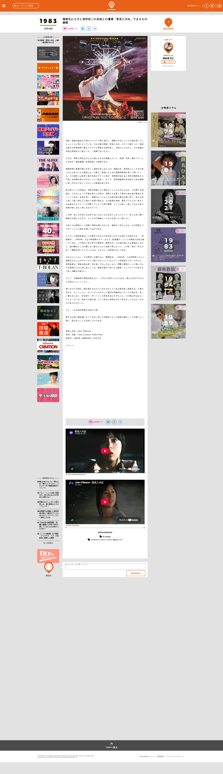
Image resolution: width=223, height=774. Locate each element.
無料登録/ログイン (194, 6)
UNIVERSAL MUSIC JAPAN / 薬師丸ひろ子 (107, 540)
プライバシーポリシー (175, 756)
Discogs (145, 122)
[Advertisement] (48, 440)
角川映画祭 (107, 537)
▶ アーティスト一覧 (48, 68)
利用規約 (160, 756)
